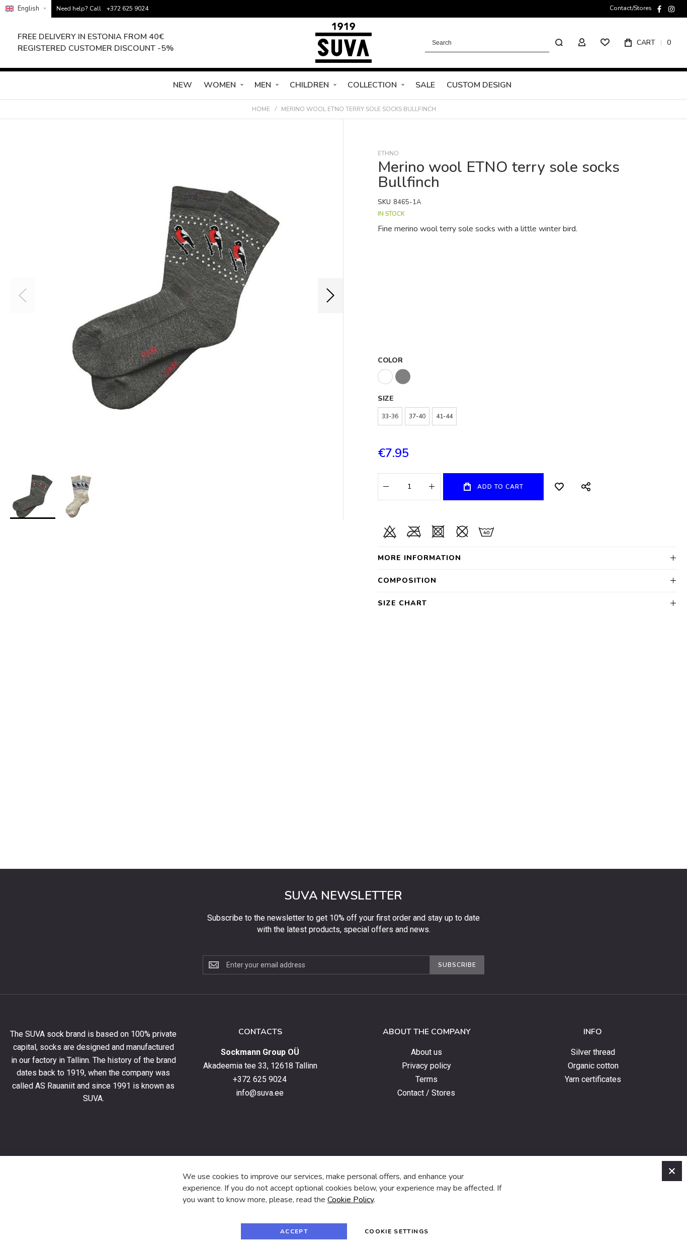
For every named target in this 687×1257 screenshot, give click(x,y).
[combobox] (496, 42)
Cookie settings (396, 1231)
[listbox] (527, 378)
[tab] (527, 558)
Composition (407, 580)
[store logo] (343, 43)
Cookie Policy (350, 1199)
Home (261, 109)
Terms (426, 1079)
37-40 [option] (417, 416)
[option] (385, 376)
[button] (25, 9)
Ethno (388, 153)
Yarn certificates (593, 1079)
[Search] (558, 42)
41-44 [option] (444, 416)
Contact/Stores (631, 8)
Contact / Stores (426, 1093)
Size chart (402, 603)
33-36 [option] (390, 416)
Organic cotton (593, 1065)
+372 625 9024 (127, 9)
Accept (294, 1231)
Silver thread (593, 1052)
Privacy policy (426, 1065)
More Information (419, 558)
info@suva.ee (260, 1093)
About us (426, 1052)
